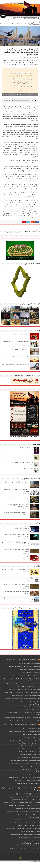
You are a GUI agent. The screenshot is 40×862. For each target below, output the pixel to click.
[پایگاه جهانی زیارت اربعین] (20, 10)
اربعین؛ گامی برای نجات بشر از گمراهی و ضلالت (29, 751)
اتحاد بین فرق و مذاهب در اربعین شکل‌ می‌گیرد (29, 748)
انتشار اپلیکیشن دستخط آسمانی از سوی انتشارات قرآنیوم (15, 569)
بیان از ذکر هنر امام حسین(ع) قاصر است (30, 769)
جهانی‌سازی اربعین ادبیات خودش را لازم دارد (29, 766)
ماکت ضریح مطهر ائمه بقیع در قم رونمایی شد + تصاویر (27, 840)
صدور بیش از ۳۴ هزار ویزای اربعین (20, 349)
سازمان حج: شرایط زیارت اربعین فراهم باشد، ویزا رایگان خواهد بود (24, 763)
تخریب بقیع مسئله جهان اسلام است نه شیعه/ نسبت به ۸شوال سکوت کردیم (22, 698)
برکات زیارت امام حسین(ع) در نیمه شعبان (30, 669)
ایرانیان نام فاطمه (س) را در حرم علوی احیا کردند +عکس (26, 675)
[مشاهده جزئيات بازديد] (20, 858)
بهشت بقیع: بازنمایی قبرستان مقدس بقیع (30, 709)
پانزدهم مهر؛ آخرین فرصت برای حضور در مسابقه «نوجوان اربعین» (24, 731)
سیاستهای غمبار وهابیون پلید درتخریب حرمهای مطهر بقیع (27, 820)
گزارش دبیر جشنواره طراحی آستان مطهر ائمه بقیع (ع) (27, 808)
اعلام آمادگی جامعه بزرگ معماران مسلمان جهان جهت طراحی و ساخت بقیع (23, 811)
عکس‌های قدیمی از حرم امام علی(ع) (31, 681)
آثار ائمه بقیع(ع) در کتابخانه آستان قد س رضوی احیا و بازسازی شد (24, 689)
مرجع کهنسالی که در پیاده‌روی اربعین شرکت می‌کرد (28, 663)
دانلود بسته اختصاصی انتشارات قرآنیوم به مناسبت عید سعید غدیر (24, 666)
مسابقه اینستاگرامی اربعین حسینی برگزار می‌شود (28, 743)
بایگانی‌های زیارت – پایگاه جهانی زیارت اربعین (21, 660)
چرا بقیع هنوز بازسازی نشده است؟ (32, 817)
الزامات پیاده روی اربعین (27, 468)
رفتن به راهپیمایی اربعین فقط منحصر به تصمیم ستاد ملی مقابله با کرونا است (22, 683)
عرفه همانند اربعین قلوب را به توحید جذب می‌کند (28, 783)
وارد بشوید (9, 232)
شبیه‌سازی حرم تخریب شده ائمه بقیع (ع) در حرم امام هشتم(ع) (25, 796)
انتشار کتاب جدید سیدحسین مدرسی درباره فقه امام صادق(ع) (25, 799)
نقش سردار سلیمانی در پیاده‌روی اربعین (30, 701)
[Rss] (21, 855)
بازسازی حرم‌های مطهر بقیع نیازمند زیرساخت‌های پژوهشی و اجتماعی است (23, 848)
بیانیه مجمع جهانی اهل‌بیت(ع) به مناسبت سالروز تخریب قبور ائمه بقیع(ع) (23, 828)
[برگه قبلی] (3, 94)
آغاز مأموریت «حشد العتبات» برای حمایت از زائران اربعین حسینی (25, 740)
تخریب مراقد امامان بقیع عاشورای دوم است (30, 831)
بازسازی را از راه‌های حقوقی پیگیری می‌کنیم (30, 843)
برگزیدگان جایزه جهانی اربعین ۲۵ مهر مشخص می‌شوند (27, 772)
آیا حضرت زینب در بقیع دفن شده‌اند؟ (31, 672)
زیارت (21, 57)
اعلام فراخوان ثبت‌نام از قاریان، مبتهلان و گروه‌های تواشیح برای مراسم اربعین (22, 777)
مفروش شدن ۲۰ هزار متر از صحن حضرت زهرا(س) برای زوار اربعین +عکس (22, 678)
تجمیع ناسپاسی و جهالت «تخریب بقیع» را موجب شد (28, 846)
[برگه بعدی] (6, 94)
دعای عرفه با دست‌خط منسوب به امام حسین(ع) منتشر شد (26, 686)
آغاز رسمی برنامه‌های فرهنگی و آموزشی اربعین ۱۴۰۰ (27, 780)
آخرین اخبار (31, 23)
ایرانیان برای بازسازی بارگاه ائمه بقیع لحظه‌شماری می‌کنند (27, 822)
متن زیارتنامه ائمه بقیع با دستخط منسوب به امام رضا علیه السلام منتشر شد (23, 720)
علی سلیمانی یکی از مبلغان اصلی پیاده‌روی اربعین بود (28, 774)
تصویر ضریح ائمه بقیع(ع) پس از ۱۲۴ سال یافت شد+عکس (26, 695)
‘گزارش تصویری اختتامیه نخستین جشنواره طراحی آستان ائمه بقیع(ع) (24, 805)
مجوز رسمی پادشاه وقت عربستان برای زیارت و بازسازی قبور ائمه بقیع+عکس (22, 692)
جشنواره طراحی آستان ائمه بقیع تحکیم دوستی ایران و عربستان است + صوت (22, 802)
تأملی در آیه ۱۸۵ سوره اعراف (26, 447)
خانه (38, 23)
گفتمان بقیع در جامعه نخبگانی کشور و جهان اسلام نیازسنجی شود (25, 834)
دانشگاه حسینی (29, 456)
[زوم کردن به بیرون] (17, 94)
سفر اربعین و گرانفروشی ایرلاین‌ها (21, 356)
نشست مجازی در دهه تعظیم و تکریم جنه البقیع (29, 814)
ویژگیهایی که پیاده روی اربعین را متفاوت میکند (22, 462)
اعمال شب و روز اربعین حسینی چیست (20, 334)
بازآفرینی (24, 57)
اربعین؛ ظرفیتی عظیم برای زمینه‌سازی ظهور (30, 754)
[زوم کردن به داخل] (20, 94)
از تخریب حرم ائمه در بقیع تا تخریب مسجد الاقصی (28, 825)
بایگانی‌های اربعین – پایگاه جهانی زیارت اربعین (20, 725)
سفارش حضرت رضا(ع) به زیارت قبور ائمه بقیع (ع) (17, 482)
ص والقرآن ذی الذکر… (23, 556)
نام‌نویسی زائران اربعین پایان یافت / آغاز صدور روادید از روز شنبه (24, 746)
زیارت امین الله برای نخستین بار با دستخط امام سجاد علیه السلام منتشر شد (22, 717)
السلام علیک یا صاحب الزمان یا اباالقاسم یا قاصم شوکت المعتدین (25, 707)
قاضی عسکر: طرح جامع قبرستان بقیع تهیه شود (29, 837)
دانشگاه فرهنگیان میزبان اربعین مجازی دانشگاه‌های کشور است (25, 760)
